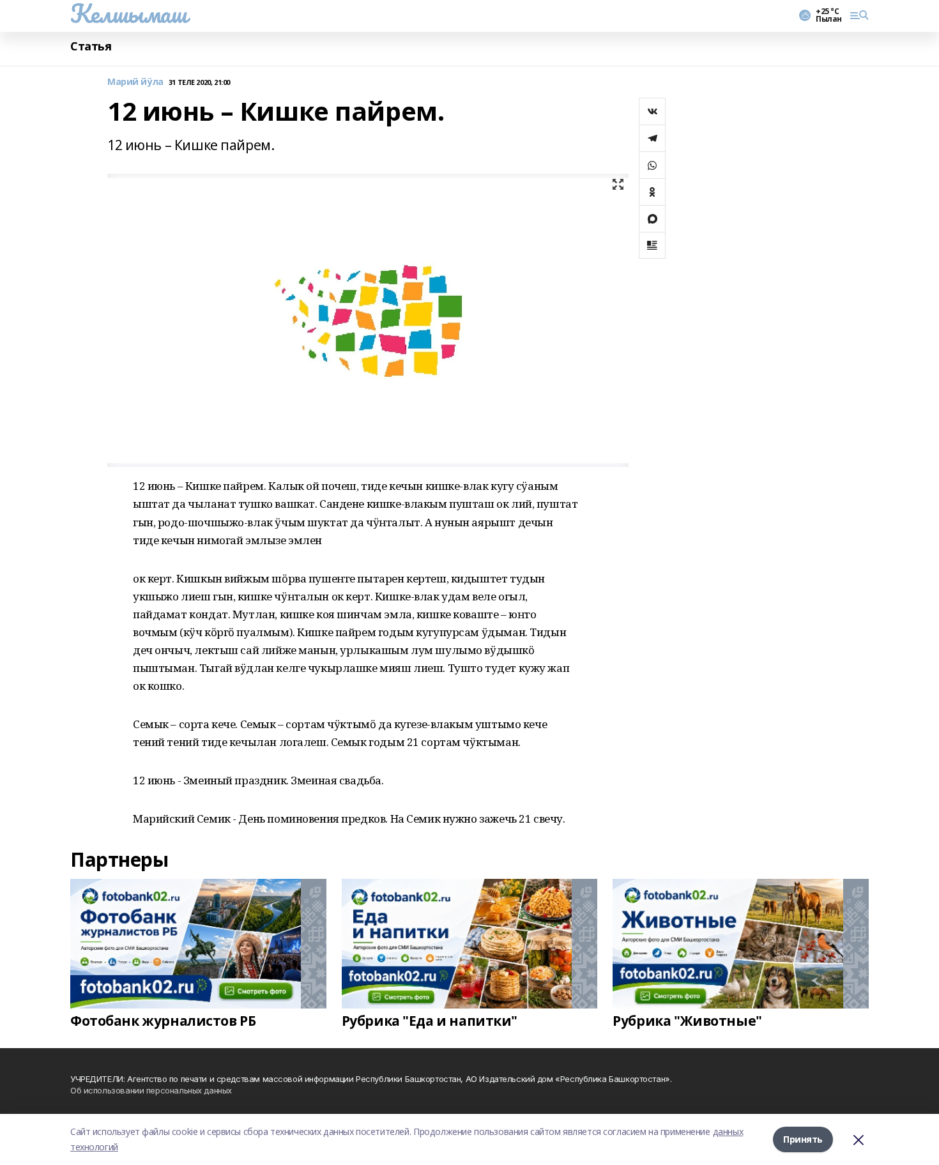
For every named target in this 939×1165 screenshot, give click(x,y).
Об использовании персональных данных (151, 1090)
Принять (803, 1139)
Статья (90, 46)
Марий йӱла (135, 82)
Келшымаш (128, 13)
